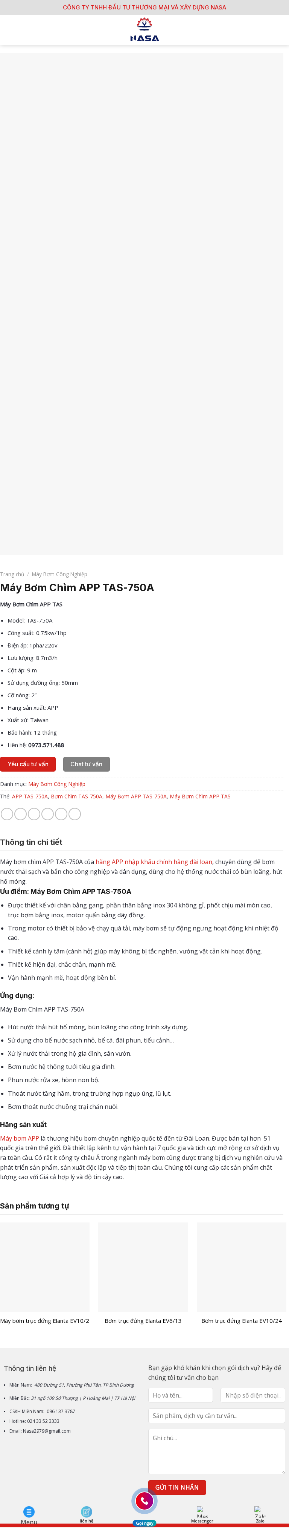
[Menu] (10, 30)
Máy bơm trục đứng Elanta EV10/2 (44, 1320)
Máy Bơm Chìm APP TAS (200, 796)
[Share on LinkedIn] (74, 814)
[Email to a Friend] (47, 814)
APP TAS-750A (30, 796)
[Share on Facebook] (20, 814)
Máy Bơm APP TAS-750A (136, 796)
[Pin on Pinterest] (61, 814)
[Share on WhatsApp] (7, 814)
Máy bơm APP (19, 1138)
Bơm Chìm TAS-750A (76, 796)
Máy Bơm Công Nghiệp (59, 574)
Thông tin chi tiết (31, 842)
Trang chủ (12, 574)
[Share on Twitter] (34, 814)
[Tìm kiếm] (280, 30)
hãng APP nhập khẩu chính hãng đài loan (154, 862)
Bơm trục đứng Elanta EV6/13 (143, 1320)
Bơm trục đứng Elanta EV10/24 (241, 1320)
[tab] (31, 842)
